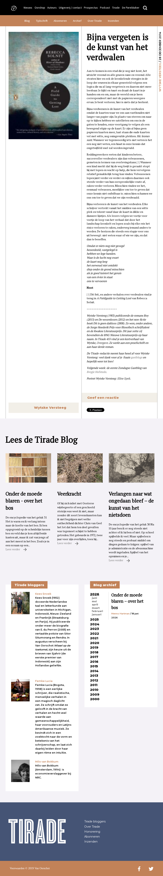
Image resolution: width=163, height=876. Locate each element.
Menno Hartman (120, 613)
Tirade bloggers (95, 821)
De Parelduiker (130, 7)
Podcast (105, 7)
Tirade (116, 7)
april (95, 604)
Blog (27, 20)
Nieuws (28, 7)
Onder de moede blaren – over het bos (127, 601)
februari (97, 611)
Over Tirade (95, 20)
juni (94, 598)
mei (94, 601)
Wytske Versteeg (160, 77)
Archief (77, 20)
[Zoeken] (145, 8)
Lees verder (13, 549)
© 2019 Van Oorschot (37, 868)
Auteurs (52, 7)
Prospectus (91, 7)
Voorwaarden (17, 868)
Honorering (92, 831)
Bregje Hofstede (96, 372)
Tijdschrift (42, 20)
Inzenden (113, 20)
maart (96, 608)
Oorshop (40, 7)
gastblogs (136, 357)
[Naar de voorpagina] (12, 8)
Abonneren (60, 20)
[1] (138, 162)
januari (96, 614)
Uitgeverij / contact (70, 7)
